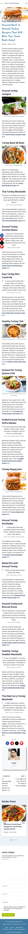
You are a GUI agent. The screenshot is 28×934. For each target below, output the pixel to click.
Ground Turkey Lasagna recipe (15, 134)
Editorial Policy (19, 927)
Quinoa (9, 404)
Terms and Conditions (19, 929)
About (6, 927)
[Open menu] (26, 3)
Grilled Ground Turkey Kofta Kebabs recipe (12, 461)
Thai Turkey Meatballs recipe (12, 221)
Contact (12, 927)
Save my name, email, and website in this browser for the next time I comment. (14, 908)
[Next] (23, 822)
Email (5, 894)
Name (5, 886)
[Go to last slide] (4, 822)
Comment (6, 859)
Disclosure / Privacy (8, 929)
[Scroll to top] (24, 931)
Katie (4, 44)
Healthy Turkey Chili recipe (16, 362)
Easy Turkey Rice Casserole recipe (13, 313)
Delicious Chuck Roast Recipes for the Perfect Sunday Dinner (13, 826)
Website (5, 902)
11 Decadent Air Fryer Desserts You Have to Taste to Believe (20, 781)
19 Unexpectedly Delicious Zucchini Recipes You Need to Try (6, 783)
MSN (3, 18)
